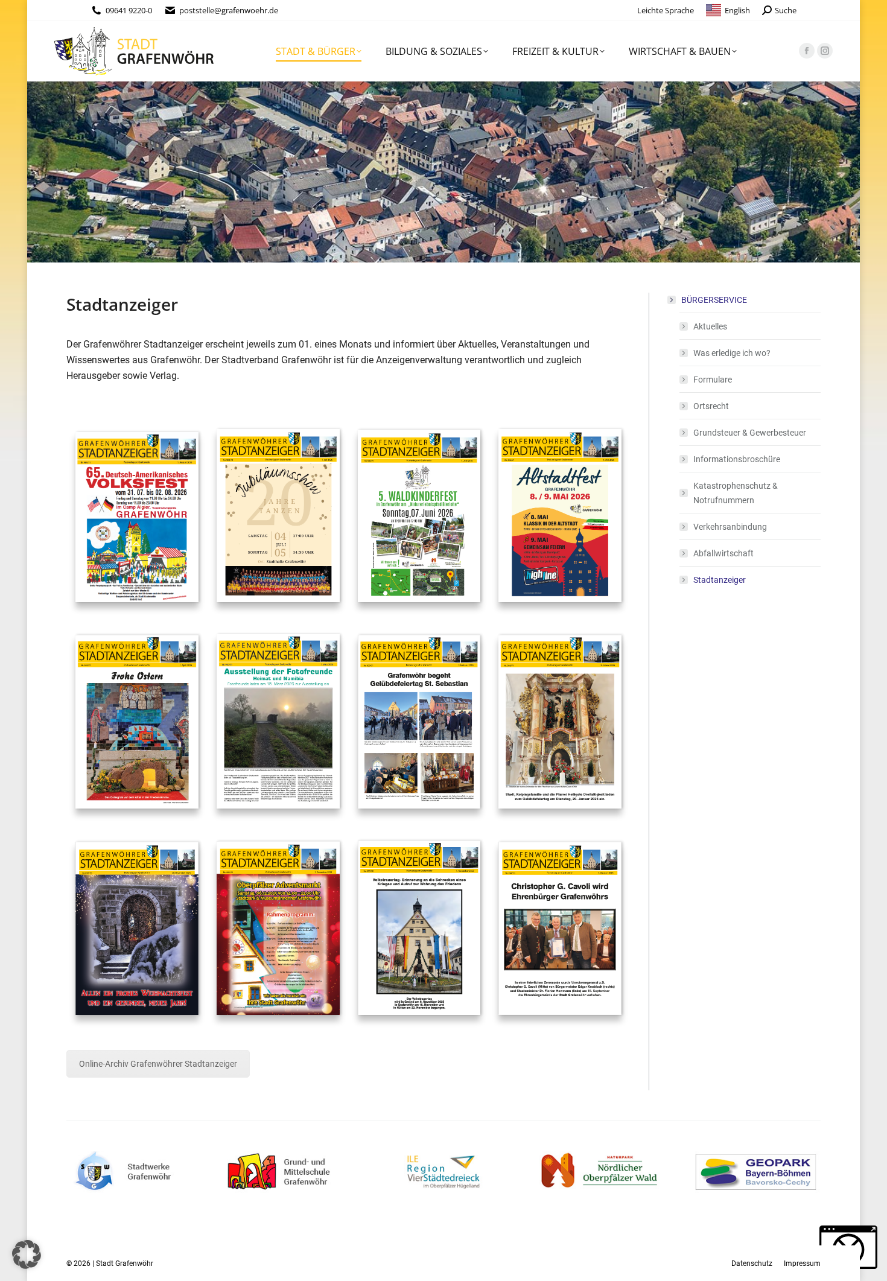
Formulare (712, 379)
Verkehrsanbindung (730, 527)
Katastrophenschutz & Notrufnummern (735, 493)
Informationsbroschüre (736, 459)
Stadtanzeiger (719, 580)
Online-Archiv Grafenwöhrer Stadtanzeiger (158, 1064)
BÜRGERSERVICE (714, 300)
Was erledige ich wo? (732, 353)
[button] (26, 1254)
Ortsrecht (711, 406)
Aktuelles (710, 326)
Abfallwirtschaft (723, 553)
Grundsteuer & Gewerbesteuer (749, 432)
